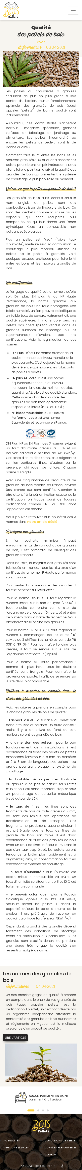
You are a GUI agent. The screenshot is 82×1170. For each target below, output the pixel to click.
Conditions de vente (60, 1140)
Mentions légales (16, 1147)
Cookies (51, 1154)
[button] (31, 1110)
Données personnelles (61, 1147)
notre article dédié (42, 521)
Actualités (12, 1140)
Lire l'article (15, 1037)
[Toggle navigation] (73, 11)
